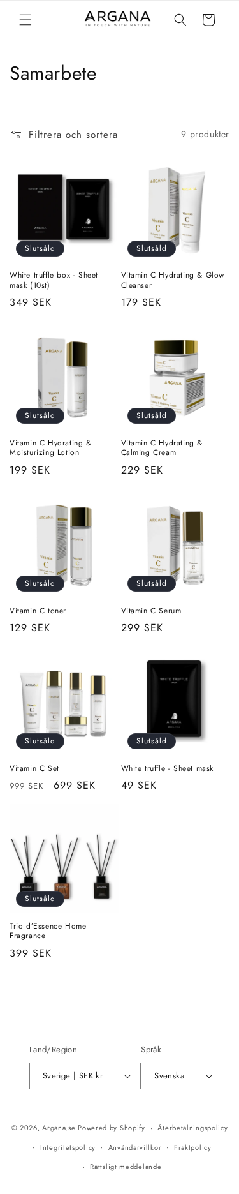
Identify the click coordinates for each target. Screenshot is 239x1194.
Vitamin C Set (34, 769)
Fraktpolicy (193, 1147)
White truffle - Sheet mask (167, 769)
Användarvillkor (135, 1147)
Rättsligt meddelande (125, 1166)
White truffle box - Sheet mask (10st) (54, 280)
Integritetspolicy (68, 1147)
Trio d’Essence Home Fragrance (48, 931)
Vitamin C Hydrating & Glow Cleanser (173, 280)
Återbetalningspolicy (192, 1128)
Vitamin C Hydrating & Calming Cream (162, 448)
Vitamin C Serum (151, 611)
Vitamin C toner (38, 611)
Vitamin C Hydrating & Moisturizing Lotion (51, 448)
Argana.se (58, 1128)
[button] (25, 20)
